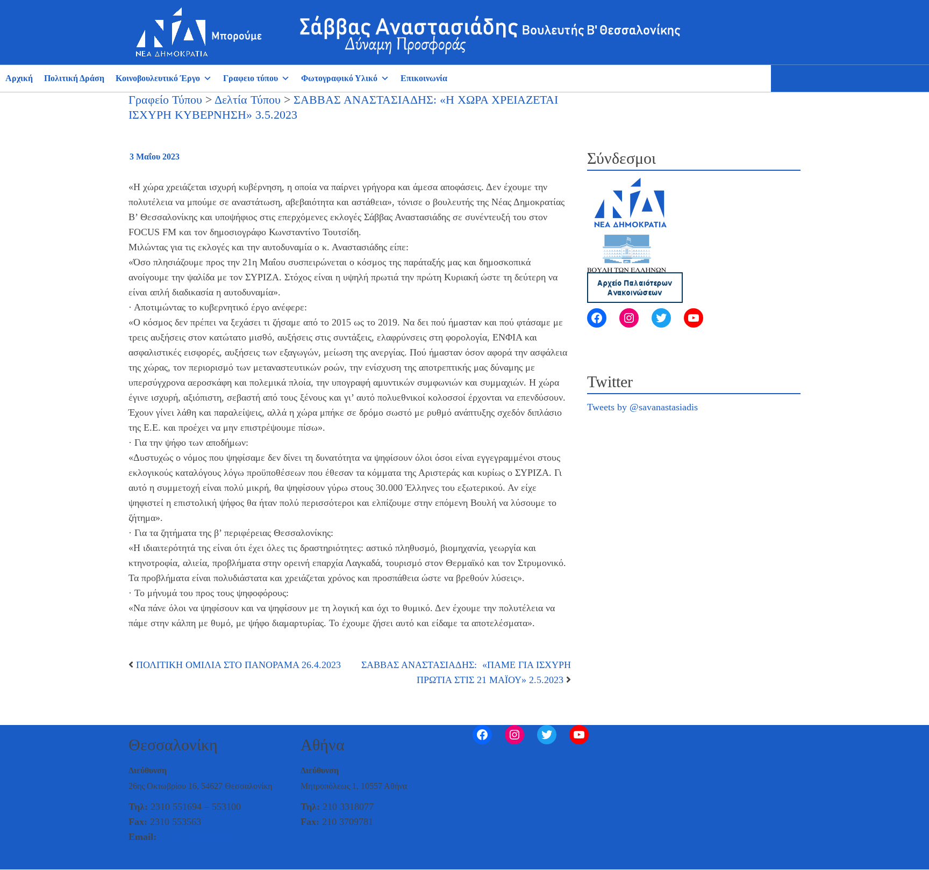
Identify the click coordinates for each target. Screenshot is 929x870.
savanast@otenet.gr (197, 836)
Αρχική (19, 78)
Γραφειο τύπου (250, 78)
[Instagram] (629, 318)
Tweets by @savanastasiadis (642, 407)
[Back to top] (8, 859)
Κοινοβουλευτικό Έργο (158, 78)
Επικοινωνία (424, 78)
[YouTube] (693, 318)
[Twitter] (661, 318)
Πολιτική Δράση (74, 78)
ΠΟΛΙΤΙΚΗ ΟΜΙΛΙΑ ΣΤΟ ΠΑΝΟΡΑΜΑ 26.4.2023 (238, 664)
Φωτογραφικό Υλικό (339, 78)
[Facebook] (596, 318)
